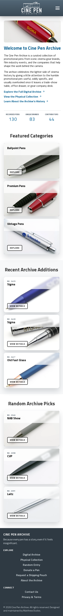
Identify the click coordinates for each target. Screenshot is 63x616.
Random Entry (31, 565)
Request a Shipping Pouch (31, 575)
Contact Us (31, 592)
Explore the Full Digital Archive (24, 92)
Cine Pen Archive (16, 534)
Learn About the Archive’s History (26, 101)
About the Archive (31, 580)
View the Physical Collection (23, 96)
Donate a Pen (31, 570)
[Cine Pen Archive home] (31, 8)
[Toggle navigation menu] (57, 8)
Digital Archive (31, 554)
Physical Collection (31, 560)
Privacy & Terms (31, 597)
